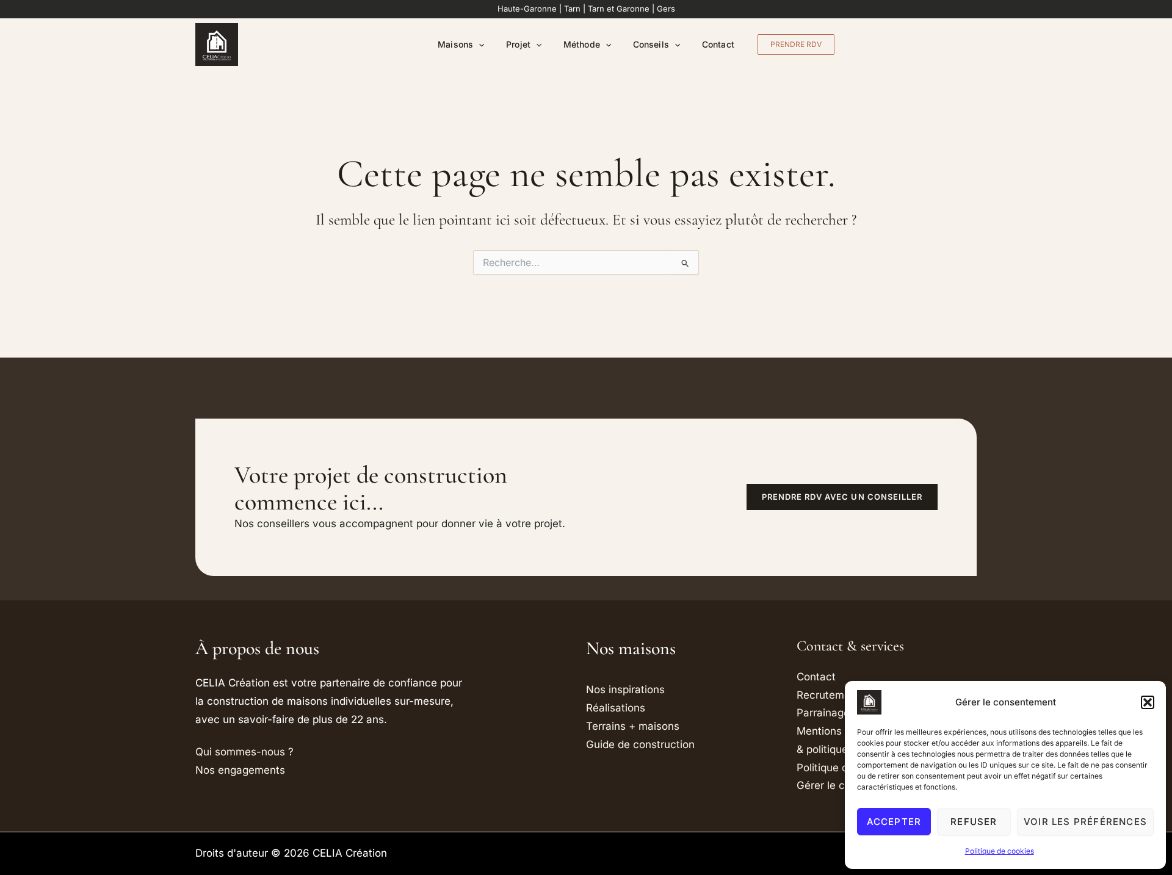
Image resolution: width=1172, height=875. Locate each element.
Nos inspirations (625, 689)
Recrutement (828, 695)
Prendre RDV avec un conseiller (842, 497)
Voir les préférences (1085, 821)
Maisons (455, 44)
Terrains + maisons (632, 726)
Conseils (651, 44)
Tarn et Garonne (618, 8)
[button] (1147, 702)
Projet (518, 44)
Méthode (581, 44)
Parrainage (823, 713)
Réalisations (615, 708)
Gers (666, 8)
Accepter (894, 821)
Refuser (973, 821)
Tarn (572, 8)
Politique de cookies (999, 850)
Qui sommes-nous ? (244, 752)
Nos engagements (240, 770)
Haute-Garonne (527, 8)
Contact (718, 44)
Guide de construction (640, 744)
